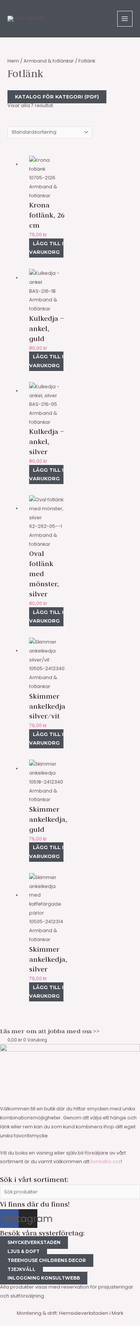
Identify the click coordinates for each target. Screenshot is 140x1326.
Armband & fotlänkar (49, 61)
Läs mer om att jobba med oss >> (50, 1031)
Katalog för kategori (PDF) (57, 97)
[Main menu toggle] (125, 18)
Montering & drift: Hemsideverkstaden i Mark (70, 1313)
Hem (13, 61)
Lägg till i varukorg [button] (46, 248)
